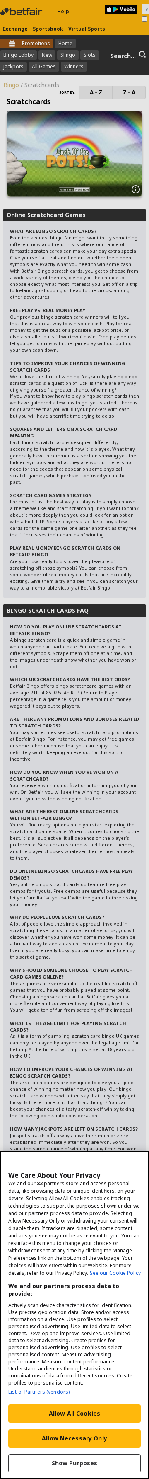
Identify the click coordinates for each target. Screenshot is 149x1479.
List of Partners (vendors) (39, 1391)
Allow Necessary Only (74, 1438)
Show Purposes (75, 1463)
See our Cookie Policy (115, 1272)
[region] (74, 1315)
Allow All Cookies (74, 1413)
